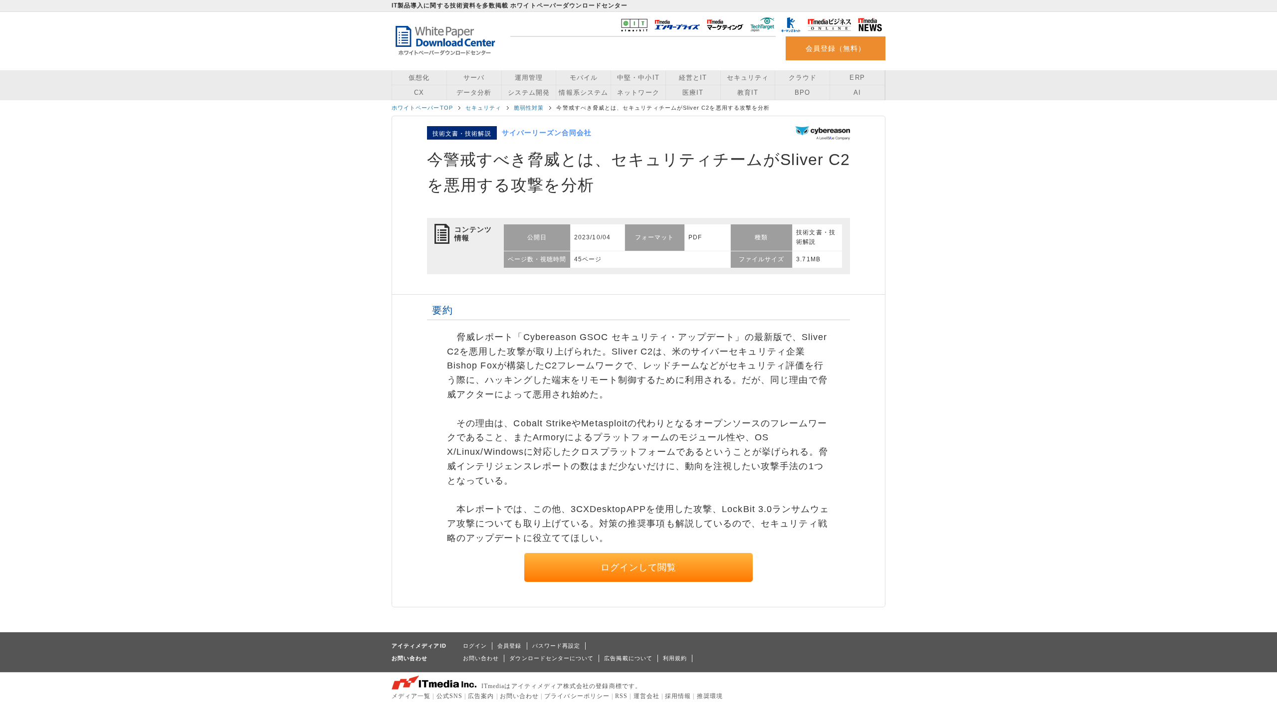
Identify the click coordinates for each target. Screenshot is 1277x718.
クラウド (803, 77)
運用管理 (529, 77)
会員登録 (509, 646)
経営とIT (693, 77)
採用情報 (678, 696)
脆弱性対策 (529, 108)
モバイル (584, 77)
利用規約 (675, 658)
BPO (802, 92)
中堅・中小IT (638, 77)
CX (419, 92)
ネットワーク (638, 92)
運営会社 (646, 696)
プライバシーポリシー (577, 696)
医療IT (692, 92)
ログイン (475, 646)
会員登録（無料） (836, 48)
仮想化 (419, 77)
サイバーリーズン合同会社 (547, 133)
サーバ (473, 77)
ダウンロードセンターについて (551, 658)
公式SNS (449, 696)
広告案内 (481, 696)
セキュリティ (748, 77)
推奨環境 (710, 696)
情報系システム (583, 92)
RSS (621, 696)
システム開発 (529, 92)
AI (857, 92)
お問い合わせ (481, 658)
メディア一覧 (411, 696)
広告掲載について (628, 658)
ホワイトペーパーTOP (422, 108)
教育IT (747, 92)
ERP (857, 77)
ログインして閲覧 (639, 567)
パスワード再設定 (556, 646)
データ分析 (473, 92)
